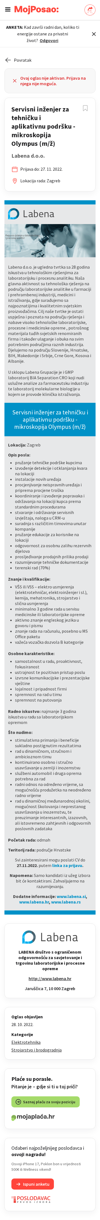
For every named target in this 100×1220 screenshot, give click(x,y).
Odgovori (49, 40)
